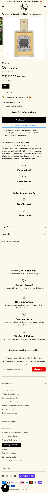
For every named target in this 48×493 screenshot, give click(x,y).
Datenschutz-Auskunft (10, 457)
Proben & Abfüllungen (10, 394)
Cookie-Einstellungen (9, 453)
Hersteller (6, 234)
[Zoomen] (8, 54)
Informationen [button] (8, 383)
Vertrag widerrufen (11, 445)
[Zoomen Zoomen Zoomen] (24, 38)
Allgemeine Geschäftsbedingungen (15, 432)
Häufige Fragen (8, 390)
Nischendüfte (15, 14)
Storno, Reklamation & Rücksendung (15, 406)
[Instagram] (11, 476)
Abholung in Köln (8, 409)
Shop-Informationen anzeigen (16, 135)
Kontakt (5, 449)
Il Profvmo (27, 14)
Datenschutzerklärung (10, 436)
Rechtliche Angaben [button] (10, 422)
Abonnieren (38, 369)
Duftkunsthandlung (11, 490)
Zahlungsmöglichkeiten (10, 398)
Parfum (5, 14)
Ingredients (7, 227)
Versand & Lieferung (10, 402)
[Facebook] (3, 476)
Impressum (6, 429)
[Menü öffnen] (5, 7)
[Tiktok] (7, 476)
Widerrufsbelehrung (9, 440)
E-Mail (5, 371)
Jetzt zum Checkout (24, 120)
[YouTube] (15, 476)
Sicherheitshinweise (10, 242)
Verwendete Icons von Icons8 (12, 461)
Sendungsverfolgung (9, 413)
